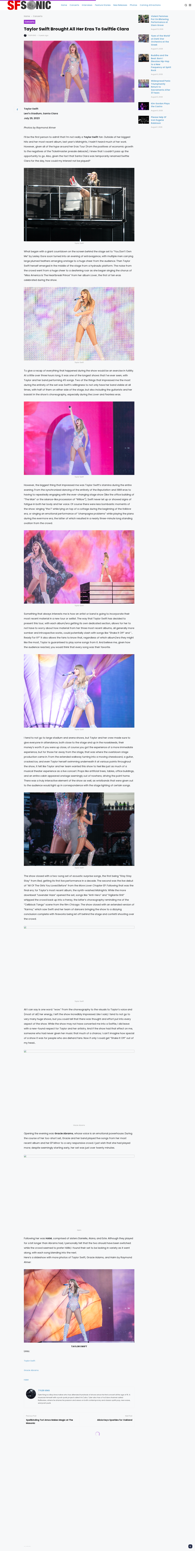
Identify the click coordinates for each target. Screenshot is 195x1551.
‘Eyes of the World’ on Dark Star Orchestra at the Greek (160, 40)
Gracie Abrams (31, 1370)
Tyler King (32, 35)
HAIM (26, 1379)
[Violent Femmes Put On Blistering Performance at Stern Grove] (143, 19)
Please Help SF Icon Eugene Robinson (158, 120)
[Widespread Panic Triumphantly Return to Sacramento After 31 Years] (143, 83)
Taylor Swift (29, 1360)
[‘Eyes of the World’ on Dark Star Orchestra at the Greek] (143, 38)
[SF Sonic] (30, 5)
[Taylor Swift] (79, 204)
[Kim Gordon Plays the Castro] (143, 106)
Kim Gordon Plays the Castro (160, 105)
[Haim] (79, 1191)
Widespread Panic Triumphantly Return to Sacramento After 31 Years (160, 87)
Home (27, 16)
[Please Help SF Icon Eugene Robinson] (143, 120)
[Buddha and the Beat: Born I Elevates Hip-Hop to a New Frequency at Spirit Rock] (143, 58)
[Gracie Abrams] (79, 1086)
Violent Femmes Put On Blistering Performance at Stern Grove (160, 21)
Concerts (37, 16)
